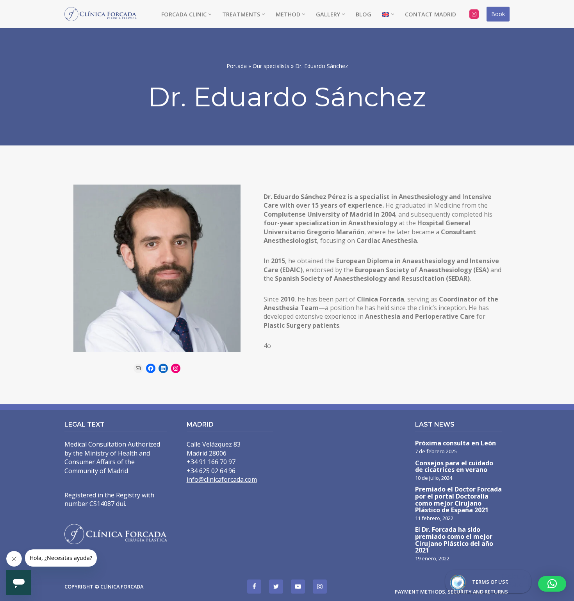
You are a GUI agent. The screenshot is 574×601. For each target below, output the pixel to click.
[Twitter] (276, 586)
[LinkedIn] (163, 368)
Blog (363, 14)
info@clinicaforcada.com (222, 479)
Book (498, 14)
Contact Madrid (430, 14)
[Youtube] (298, 586)
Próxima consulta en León (455, 443)
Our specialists (271, 66)
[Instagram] (474, 14)
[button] (210, 14)
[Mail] (138, 368)
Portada (236, 66)
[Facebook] (150, 368)
